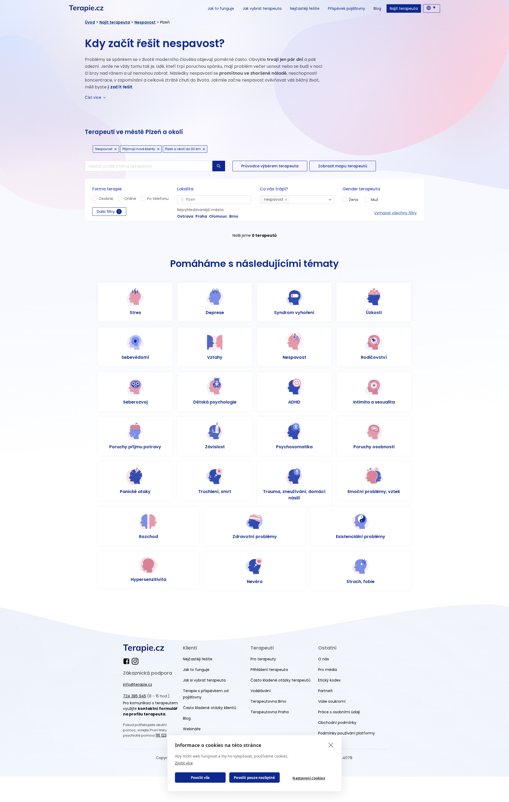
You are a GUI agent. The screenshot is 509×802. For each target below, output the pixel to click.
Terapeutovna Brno (268, 701)
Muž (374, 199)
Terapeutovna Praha (270, 712)
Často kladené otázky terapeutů (280, 680)
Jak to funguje (221, 8)
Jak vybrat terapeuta (262, 8)
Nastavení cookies (308, 778)
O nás (323, 659)
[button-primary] (218, 166)
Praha (201, 216)
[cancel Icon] (115, 149)
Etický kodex (329, 680)
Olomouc (218, 216)
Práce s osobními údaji (339, 712)
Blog (377, 8)
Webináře (192, 729)
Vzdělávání (261, 690)
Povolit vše (200, 777)
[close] (331, 745)
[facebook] (127, 661)
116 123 (161, 735)
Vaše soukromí (331, 701)
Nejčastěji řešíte (304, 8)
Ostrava (185, 216)
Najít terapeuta (404, 8)
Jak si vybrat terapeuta (204, 680)
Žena (353, 199)
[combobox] (214, 199)
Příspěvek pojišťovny (346, 8)
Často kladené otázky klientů (209, 707)
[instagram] (135, 661)
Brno (233, 216)
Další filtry (108, 211)
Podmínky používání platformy (346, 733)
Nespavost (145, 22)
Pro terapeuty (263, 659)
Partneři (325, 690)
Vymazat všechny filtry (395, 213)
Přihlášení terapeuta (269, 669)
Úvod (90, 22)
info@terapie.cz (137, 684)
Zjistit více (184, 762)
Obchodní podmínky (337, 722)
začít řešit (121, 87)
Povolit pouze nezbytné (254, 777)
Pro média (327, 669)
